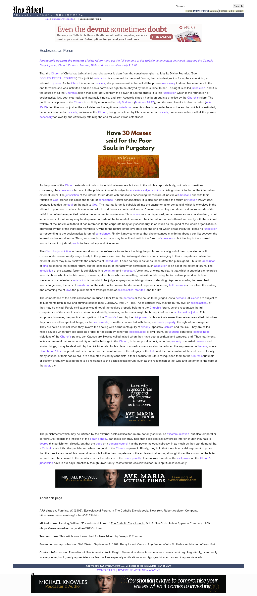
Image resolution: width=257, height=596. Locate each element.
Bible (231, 11)
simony (145, 326)
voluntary (109, 270)
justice (57, 83)
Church (55, 73)
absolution (208, 260)
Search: (181, 6)
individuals (111, 260)
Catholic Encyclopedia (62, 19)
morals (180, 285)
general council (118, 443)
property (175, 341)
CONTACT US (106, 570)
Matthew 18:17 (144, 102)
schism (168, 326)
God (55, 199)
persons (128, 298)
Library (239, 11)
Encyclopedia (201, 11)
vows (136, 214)
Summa (213, 11)
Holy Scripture (124, 102)
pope (99, 443)
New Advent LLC (116, 566)
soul (70, 204)
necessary (168, 83)
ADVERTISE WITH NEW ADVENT (138, 570)
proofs (75, 243)
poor (47, 365)
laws (68, 289)
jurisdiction (100, 78)
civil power (140, 317)
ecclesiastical (125, 289)
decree (44, 443)
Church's (71, 92)
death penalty (98, 438)
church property (165, 322)
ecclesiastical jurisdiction (145, 190)
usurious (173, 331)
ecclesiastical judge (186, 312)
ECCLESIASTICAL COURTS (57, 78)
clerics (195, 298)
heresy (202, 346)
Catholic (47, 448)
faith (171, 285)
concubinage (201, 331)
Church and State (51, 351)
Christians (184, 195)
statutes (140, 289)
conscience (66, 190)
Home (189, 11)
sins (45, 265)
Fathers (223, 11)
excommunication (178, 433)
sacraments (100, 322)
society (100, 83)
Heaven (192, 199)
